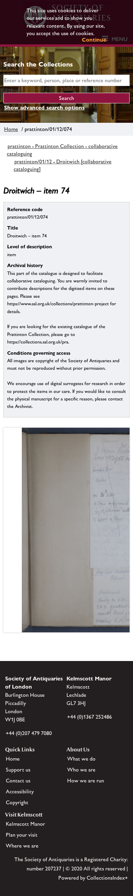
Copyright (17, 802)
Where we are (22, 845)
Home (11, 129)
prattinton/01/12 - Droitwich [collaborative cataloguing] (63, 165)
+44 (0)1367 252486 (89, 717)
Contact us (18, 780)
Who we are (81, 769)
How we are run (85, 780)
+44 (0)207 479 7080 (29, 733)
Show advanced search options (44, 107)
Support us (18, 769)
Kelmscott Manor (25, 824)
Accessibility (20, 791)
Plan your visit (22, 835)
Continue (94, 39)
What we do (81, 758)
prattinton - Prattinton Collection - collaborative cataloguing (62, 150)
